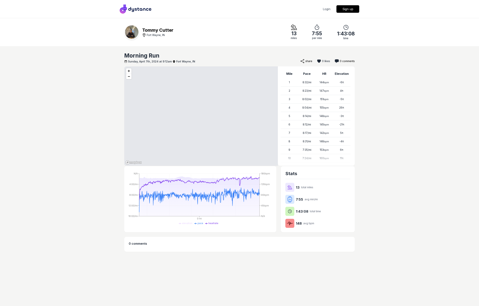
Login (326, 9)
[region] (201, 116)
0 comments (347, 61)
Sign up (347, 9)
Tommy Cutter (157, 30)
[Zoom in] (129, 71)
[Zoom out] (129, 76)
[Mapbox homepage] (133, 162)
